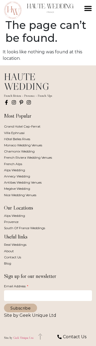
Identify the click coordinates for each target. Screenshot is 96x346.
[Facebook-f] (6, 102)
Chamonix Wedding (19, 151)
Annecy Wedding (17, 176)
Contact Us (12, 257)
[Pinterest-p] (21, 102)
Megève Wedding (17, 188)
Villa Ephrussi (14, 133)
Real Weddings (15, 244)
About (9, 251)
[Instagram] (13, 102)
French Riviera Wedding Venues (28, 157)
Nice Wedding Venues (20, 195)
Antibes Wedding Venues (23, 182)
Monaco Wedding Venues (23, 145)
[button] (88, 8)
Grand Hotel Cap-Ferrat (22, 126)
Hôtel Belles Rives (17, 139)
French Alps (13, 164)
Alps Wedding (14, 170)
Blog (7, 263)
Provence (11, 222)
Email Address (15, 286)
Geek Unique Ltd (23, 338)
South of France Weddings (24, 228)
